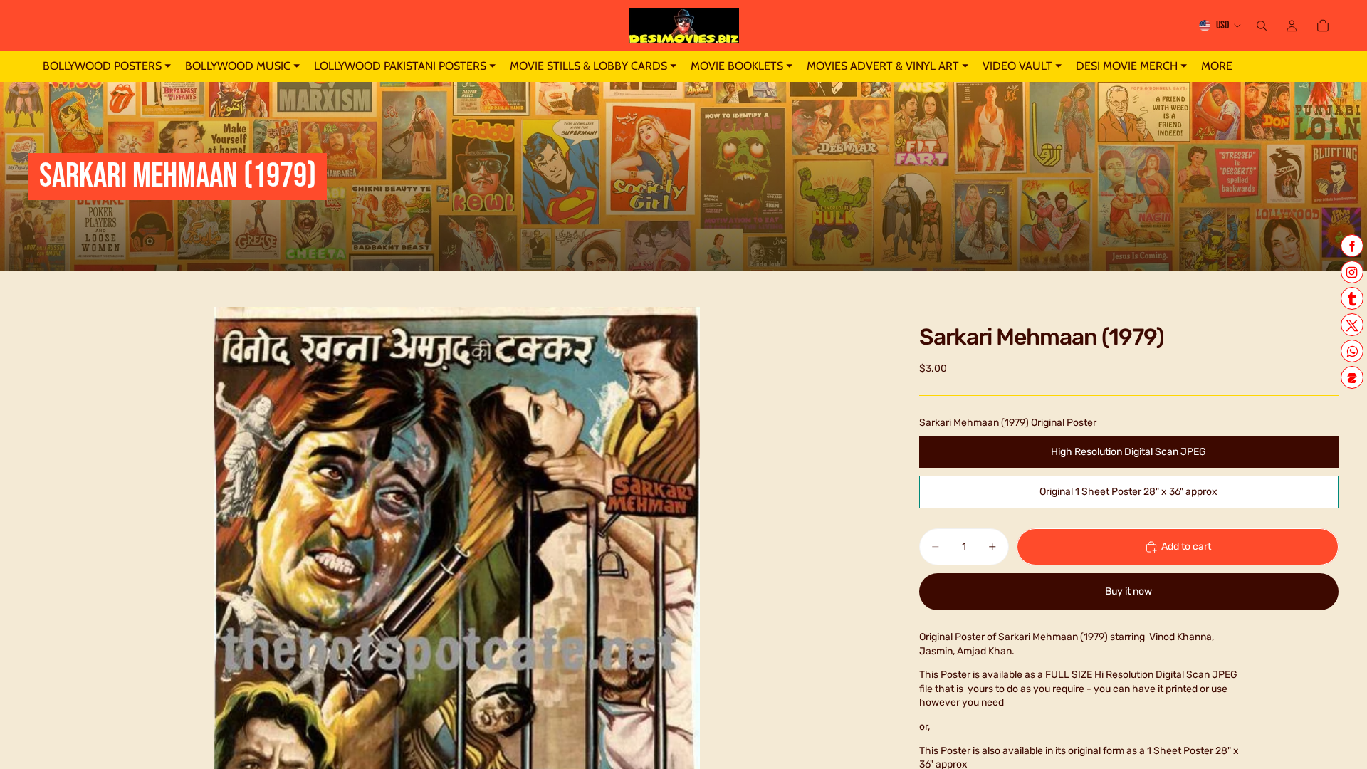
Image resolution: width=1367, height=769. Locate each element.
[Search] (1261, 25)
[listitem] (1217, 66)
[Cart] (1323, 25)
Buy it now (1128, 591)
